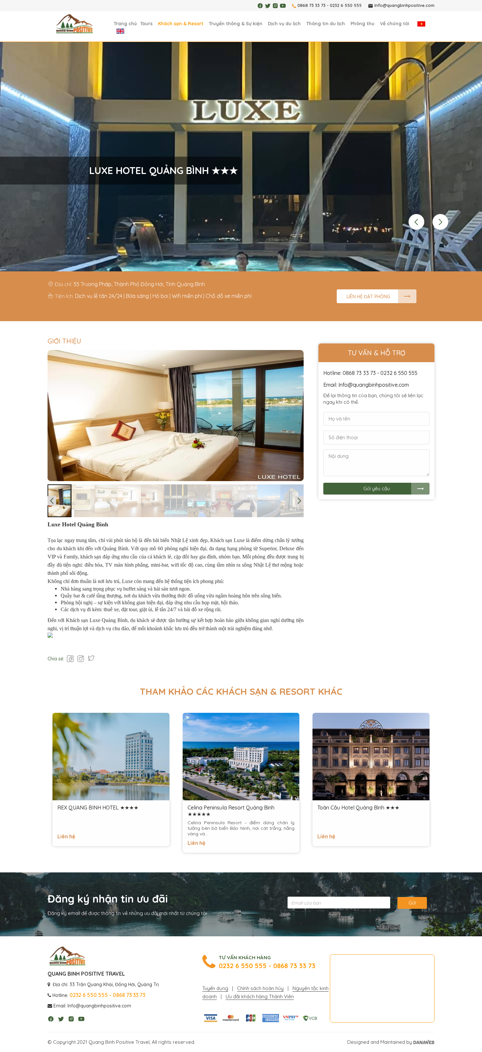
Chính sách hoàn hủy (260, 988)
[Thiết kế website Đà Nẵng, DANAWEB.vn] (423, 1042)
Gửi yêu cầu (376, 488)
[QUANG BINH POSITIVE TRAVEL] (74, 24)
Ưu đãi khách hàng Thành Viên (260, 996)
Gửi (412, 903)
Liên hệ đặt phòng (368, 297)
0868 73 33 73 (311, 5)
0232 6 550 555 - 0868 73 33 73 (267, 966)
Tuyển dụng (215, 988)
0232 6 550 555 (346, 5)
